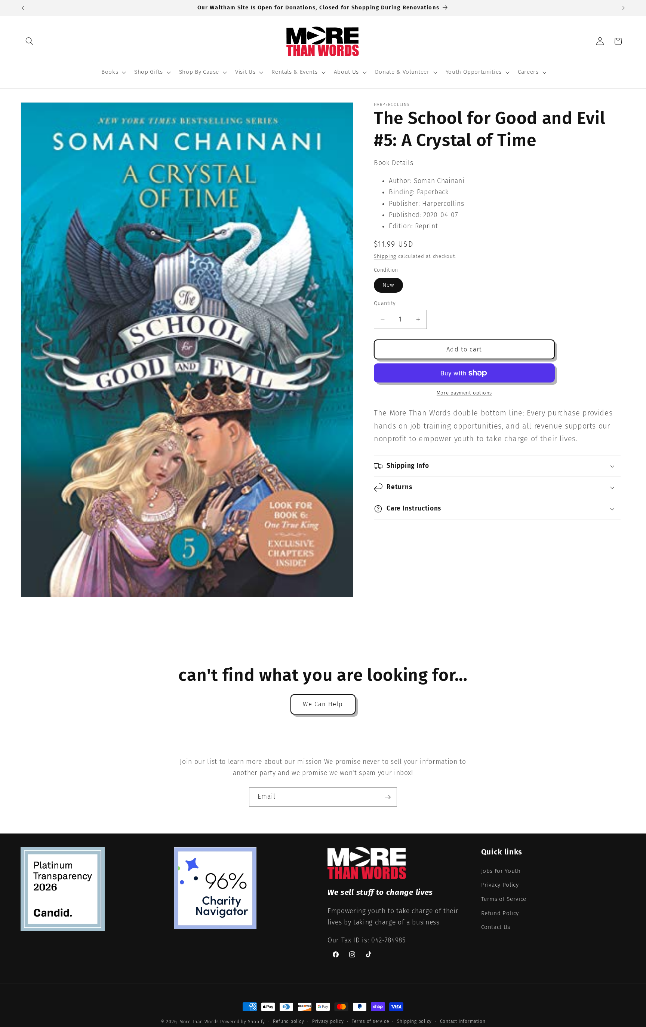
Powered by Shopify (242, 1021)
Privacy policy (328, 1021)
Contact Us (496, 927)
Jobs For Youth (501, 871)
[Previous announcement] (23, 8)
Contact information (463, 1021)
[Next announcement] (623, 8)
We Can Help (323, 704)
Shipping (385, 256)
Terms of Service (504, 899)
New (388, 284)
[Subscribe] (388, 797)
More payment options (464, 392)
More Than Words (199, 1021)
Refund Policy (500, 912)
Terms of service (370, 1021)
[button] (30, 41)
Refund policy (288, 1021)
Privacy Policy (500, 884)
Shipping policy (414, 1021)
